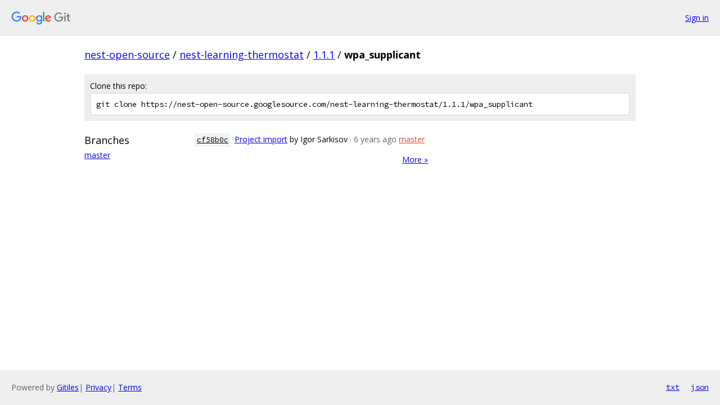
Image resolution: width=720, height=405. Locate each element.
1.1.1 (324, 54)
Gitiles (68, 387)
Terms (130, 387)
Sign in (697, 17)
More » (415, 159)
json (700, 387)
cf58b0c (212, 140)
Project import (261, 139)
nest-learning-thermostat (241, 54)
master (97, 155)
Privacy (98, 387)
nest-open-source (127, 54)
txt (673, 387)
